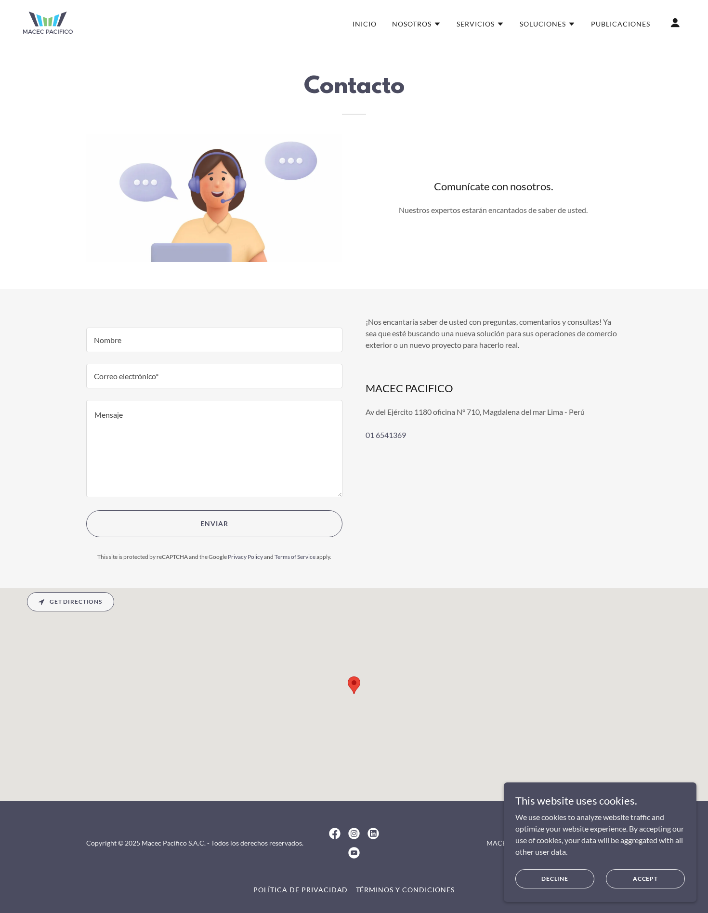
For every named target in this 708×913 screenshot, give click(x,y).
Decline (554, 878)
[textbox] (214, 340)
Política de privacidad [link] (300, 890)
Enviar (214, 523)
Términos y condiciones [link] (405, 890)
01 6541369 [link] (386, 434)
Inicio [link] (365, 24)
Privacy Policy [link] (245, 556)
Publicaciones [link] (620, 24)
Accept (645, 878)
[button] (416, 24)
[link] (48, 21)
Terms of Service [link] (295, 556)
